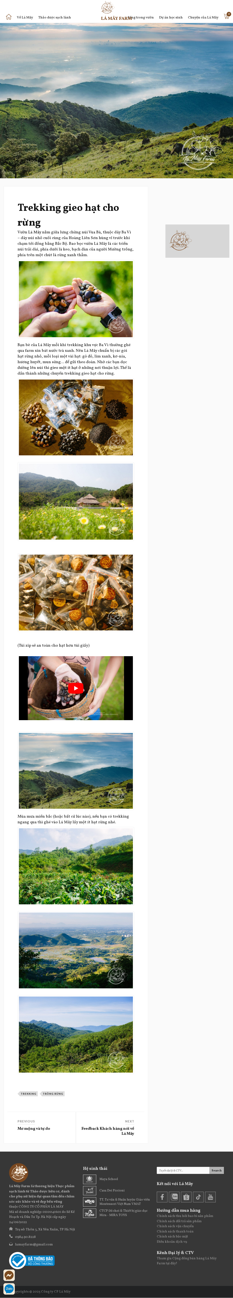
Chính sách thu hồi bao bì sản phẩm (185, 1216)
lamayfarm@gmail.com (34, 1244)
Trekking (28, 1093)
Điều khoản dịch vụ (172, 1241)
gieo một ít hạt (64, 368)
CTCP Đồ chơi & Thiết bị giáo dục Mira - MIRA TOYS (123, 1213)
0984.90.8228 (25, 1237)
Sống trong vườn (141, 17)
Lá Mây (34, 232)
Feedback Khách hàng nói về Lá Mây (107, 1131)
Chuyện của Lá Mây (203, 17)
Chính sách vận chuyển (175, 1226)
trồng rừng (53, 1093)
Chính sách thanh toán (175, 1231)
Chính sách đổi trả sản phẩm (179, 1221)
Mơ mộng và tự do (34, 1128)
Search (217, 1171)
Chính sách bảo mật (172, 1236)
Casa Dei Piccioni (112, 1190)
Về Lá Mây (25, 17)
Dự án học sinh (171, 17)
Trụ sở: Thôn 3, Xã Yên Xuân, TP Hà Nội (45, 1229)
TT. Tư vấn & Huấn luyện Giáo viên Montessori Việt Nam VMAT (124, 1202)
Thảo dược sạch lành (54, 17)
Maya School (108, 1179)
